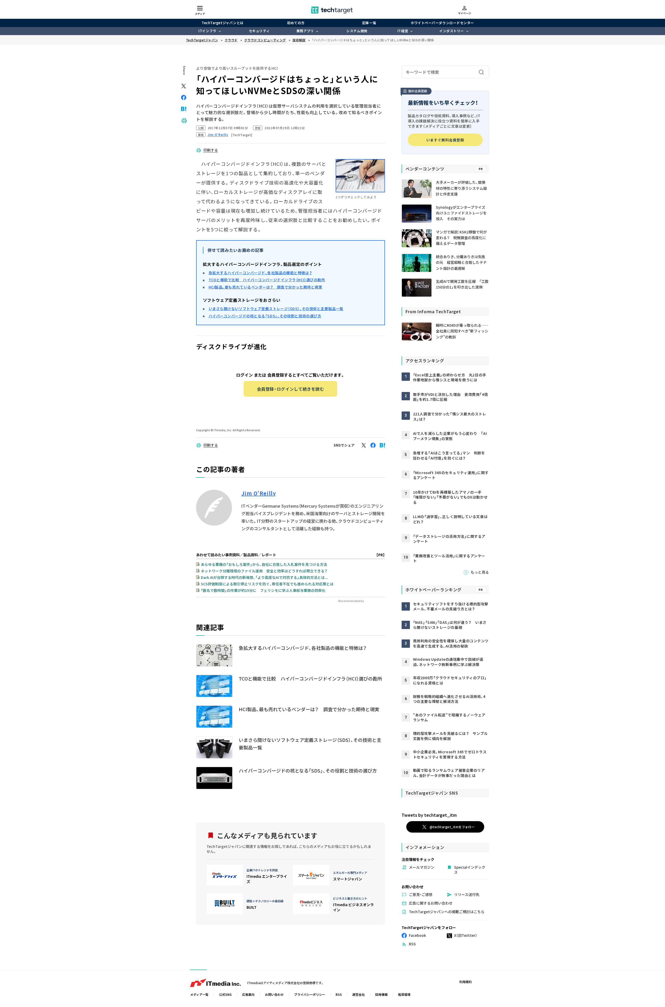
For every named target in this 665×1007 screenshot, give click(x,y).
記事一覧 (369, 22)
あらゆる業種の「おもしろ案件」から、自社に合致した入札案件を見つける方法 (264, 564)
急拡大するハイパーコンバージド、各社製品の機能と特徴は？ (260, 272)
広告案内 (248, 994)
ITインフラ (207, 30)
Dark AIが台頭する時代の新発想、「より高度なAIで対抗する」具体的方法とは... (264, 577)
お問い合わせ (274, 994)
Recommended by (351, 601)
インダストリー (451, 30)
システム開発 (356, 30)
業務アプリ (305, 30)
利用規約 (465, 981)
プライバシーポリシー (309, 994)
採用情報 (381, 994)
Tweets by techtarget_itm (429, 815)
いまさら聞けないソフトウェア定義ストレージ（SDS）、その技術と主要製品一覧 (276, 308)
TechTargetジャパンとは (222, 22)
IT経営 (402, 30)
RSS (339, 994)
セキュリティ (259, 30)
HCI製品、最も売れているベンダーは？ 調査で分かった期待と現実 (265, 287)
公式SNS (225, 994)
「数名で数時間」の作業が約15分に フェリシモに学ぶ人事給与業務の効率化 (263, 590)
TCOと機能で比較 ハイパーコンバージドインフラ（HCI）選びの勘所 (267, 279)
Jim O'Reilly (258, 493)
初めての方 (296, 22)
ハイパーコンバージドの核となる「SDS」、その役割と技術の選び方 (265, 315)
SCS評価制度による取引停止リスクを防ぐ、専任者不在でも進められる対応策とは (267, 583)
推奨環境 (404, 994)
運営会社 (358, 994)
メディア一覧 (199, 994)
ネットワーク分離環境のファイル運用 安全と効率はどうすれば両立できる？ (264, 570)
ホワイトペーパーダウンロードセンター (442, 22)
